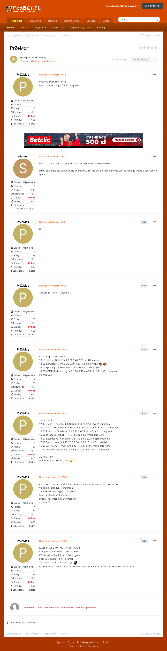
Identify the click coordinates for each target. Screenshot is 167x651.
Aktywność (35, 20)
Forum (10, 27)
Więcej (106, 20)
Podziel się (120, 59)
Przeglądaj (16, 20)
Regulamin (40, 27)
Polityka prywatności (88, 642)
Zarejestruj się (152, 5)
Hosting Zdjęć (71, 20)
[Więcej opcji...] (154, 75)
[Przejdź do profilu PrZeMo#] (13, 59)
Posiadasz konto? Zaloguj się (121, 6)
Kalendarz (25, 27)
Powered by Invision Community (83, 646)
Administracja (58, 27)
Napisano (52, 74)
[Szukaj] (156, 19)
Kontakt (106, 642)
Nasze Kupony (47, 61)
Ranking (101, 27)
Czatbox (91, 20)
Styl (70, 642)
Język (60, 642)
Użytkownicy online (81, 27)
